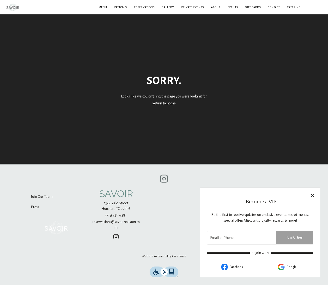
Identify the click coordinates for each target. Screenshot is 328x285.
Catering (294, 7)
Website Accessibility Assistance (164, 256)
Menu (103, 7)
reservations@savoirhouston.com (116, 224)
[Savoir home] (25, 7)
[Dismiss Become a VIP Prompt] (312, 195)
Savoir (56, 228)
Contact (274, 7)
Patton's (120, 7)
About (215, 7)
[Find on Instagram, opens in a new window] (164, 180)
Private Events (192, 7)
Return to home (164, 103)
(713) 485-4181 (116, 215)
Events (232, 7)
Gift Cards (253, 7)
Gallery (168, 7)
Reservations (144, 7)
